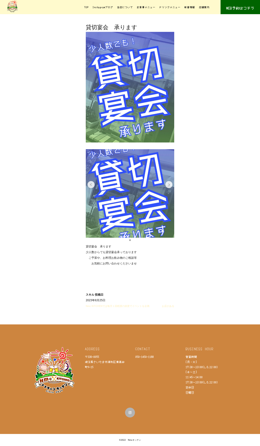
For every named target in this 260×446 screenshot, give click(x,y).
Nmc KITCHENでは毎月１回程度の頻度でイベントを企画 (117, 306)
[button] (130, 240)
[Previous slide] (91, 184)
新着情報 (189, 7)
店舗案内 (204, 7)
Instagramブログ (103, 7)
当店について (125, 7)
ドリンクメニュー (169, 7)
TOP (86, 7)
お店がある (168, 306)
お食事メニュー (146, 7)
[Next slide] (168, 184)
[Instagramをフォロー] (130, 413)
